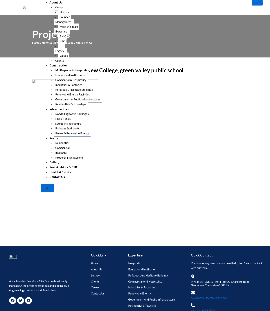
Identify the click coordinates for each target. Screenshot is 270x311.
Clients (59, 60)
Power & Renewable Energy (72, 133)
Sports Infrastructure (68, 123)
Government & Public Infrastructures (77, 99)
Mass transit (63, 118)
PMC (63, 36)
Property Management (69, 157)
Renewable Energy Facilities (72, 94)
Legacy (59, 51)
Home (36, 42)
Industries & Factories (68, 84)
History (64, 12)
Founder (65, 17)
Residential (62, 142)
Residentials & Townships (70, 104)
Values (64, 55)
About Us (55, 2)
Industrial (61, 152)
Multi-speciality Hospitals (71, 70)
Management (63, 21)
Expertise (61, 31)
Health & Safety (60, 172)
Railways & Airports (67, 128)
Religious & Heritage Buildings (74, 89)
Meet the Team (69, 26)
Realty (53, 138)
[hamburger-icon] (257, 3)
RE (61, 46)
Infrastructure (59, 109)
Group (59, 7)
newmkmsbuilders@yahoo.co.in (209, 297)
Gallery (54, 162)
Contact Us (57, 176)
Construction (58, 65)
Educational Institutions (70, 75)
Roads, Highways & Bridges (72, 113)
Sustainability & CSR (63, 167)
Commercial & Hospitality (70, 80)
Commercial (62, 147)
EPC (62, 41)
